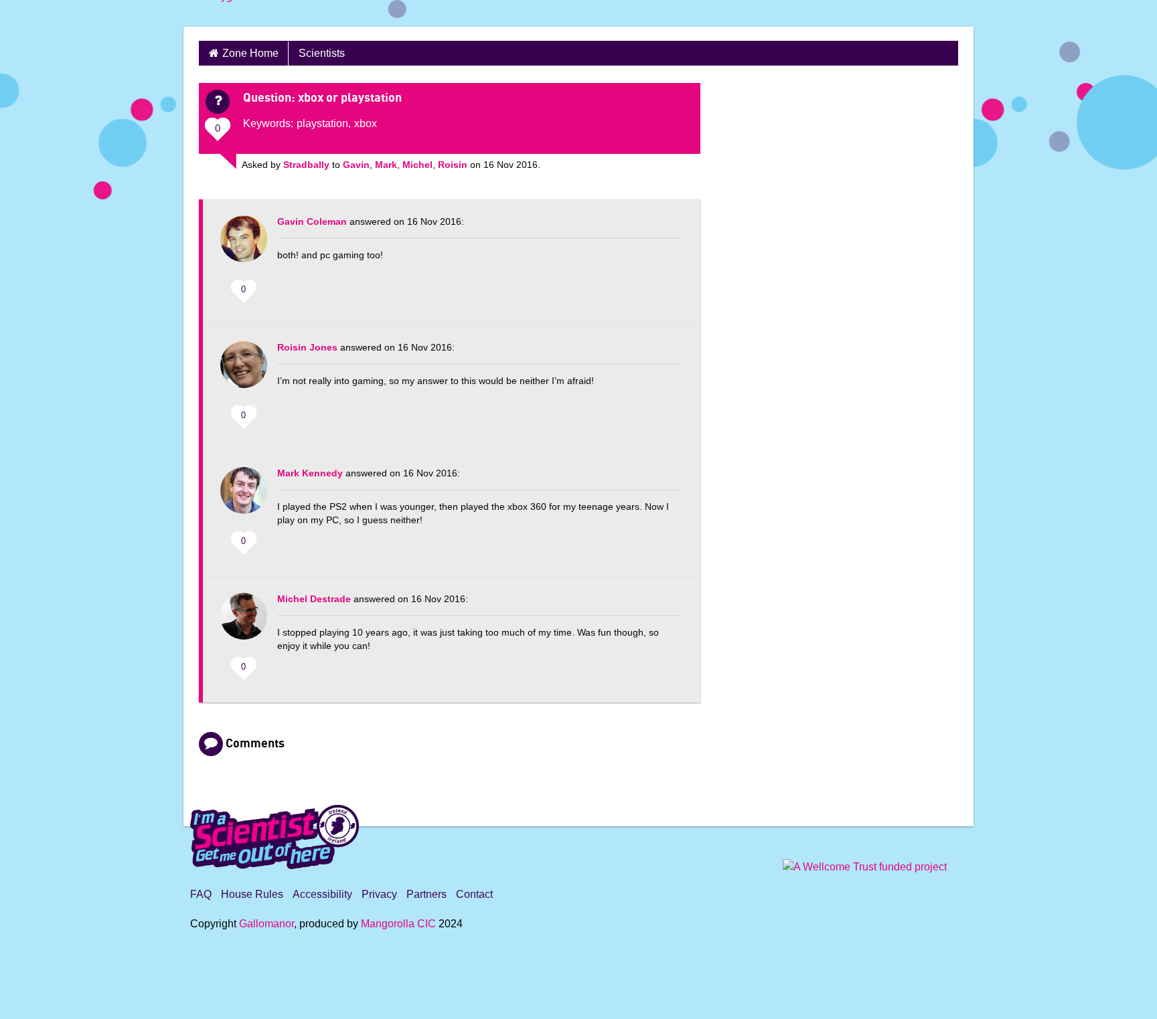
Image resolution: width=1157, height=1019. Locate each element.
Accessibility (322, 894)
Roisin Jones (307, 347)
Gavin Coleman (312, 221)
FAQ (201, 894)
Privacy (379, 894)
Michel (417, 164)
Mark (386, 164)
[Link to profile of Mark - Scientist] (243, 497)
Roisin (452, 164)
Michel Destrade (314, 598)
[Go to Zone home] (234, 13)
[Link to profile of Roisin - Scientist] (243, 371)
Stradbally (306, 164)
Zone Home (250, 53)
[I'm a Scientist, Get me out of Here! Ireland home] (274, 835)
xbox (365, 123)
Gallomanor (266, 923)
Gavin (356, 164)
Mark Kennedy (310, 473)
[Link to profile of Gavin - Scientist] (243, 245)
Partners (426, 894)
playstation (322, 123)
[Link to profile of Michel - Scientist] (243, 623)
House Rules (252, 894)
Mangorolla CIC (398, 923)
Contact (474, 894)
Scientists (322, 53)
